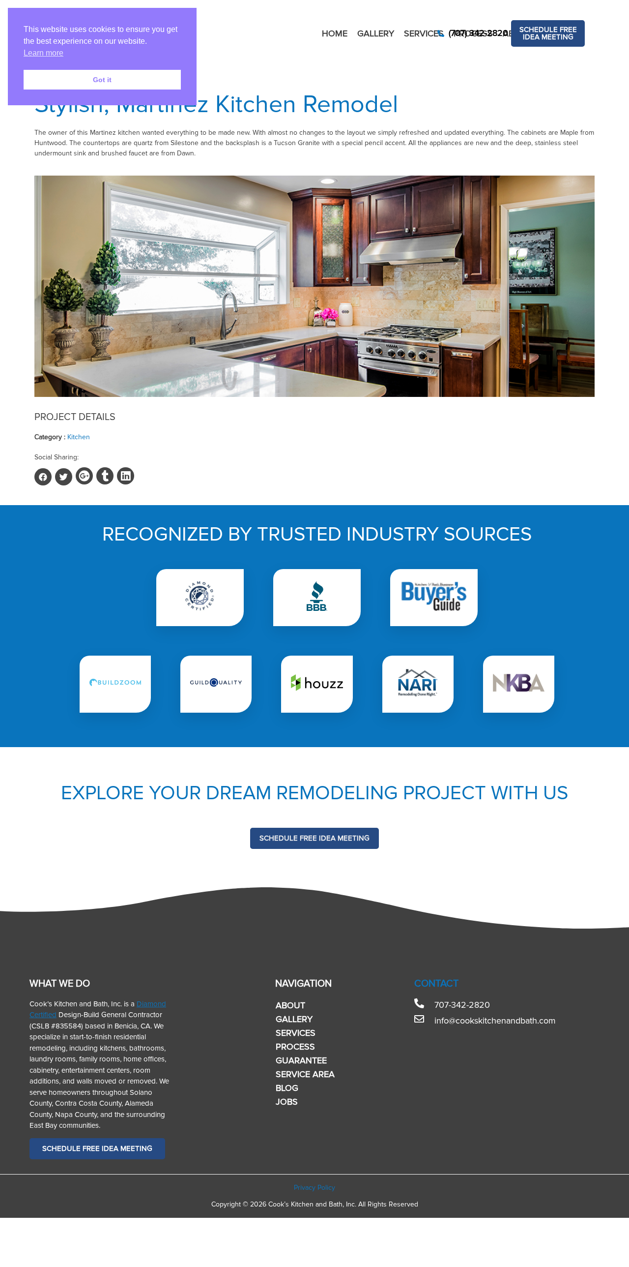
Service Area (305, 1074)
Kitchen (78, 437)
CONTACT (436, 984)
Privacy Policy (314, 1187)
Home (334, 33)
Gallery (375, 33)
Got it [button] (102, 80)
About (290, 1005)
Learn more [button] (43, 53)
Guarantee (301, 1060)
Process (295, 1046)
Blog (287, 1088)
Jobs (287, 1101)
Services (424, 33)
